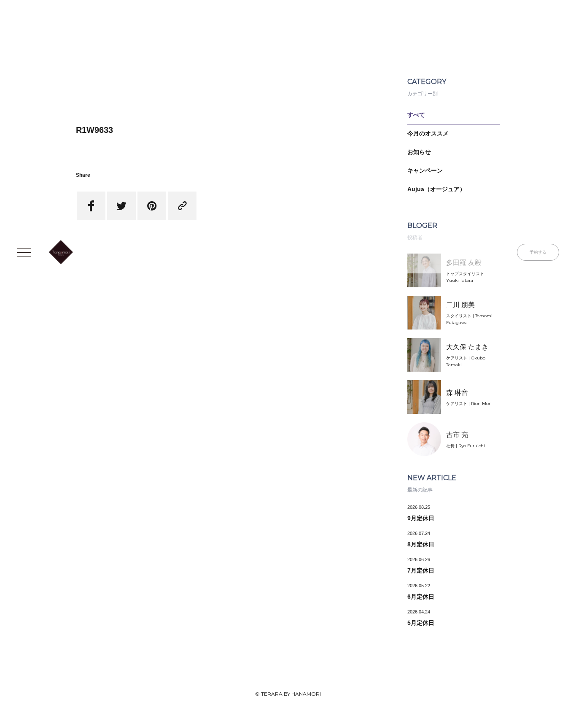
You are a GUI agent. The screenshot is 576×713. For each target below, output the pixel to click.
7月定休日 (420, 570)
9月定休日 (420, 518)
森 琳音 (457, 392)
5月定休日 (420, 622)
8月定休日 (420, 544)
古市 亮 (457, 434)
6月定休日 (420, 596)
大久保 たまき (467, 347)
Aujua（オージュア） (436, 189)
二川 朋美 (460, 304)
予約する (538, 252)
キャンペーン (425, 170)
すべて (416, 114)
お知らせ (419, 152)
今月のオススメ (428, 133)
